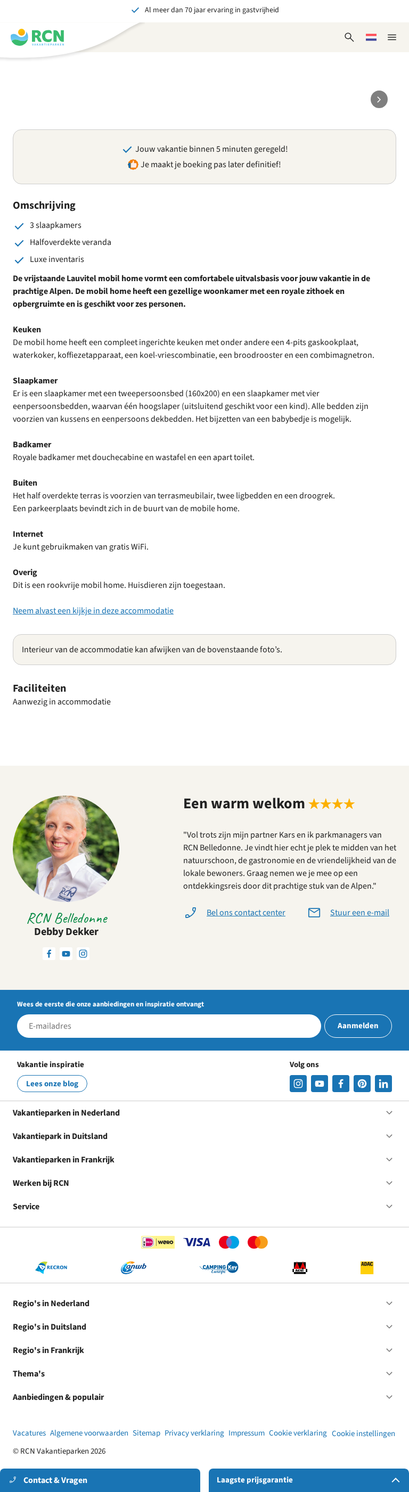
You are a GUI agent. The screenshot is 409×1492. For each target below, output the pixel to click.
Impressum (246, 1433)
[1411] (340, 1083)
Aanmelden (358, 1025)
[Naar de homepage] (37, 37)
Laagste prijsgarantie (255, 1480)
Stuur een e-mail (359, 913)
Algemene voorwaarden (89, 1433)
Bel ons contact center (246, 913)
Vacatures (29, 1433)
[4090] (362, 1083)
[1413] (298, 1083)
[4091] (383, 1083)
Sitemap (146, 1433)
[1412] (319, 1083)
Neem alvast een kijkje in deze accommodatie (93, 611)
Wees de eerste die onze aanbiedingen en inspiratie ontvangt (110, 1004)
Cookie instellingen (363, 1433)
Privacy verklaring (194, 1433)
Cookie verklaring (298, 1433)
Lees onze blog (52, 1083)
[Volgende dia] (379, 99)
